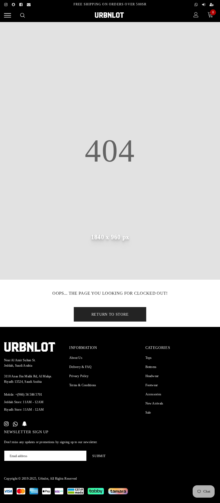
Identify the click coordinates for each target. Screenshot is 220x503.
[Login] (204, 3)
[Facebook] (21, 3)
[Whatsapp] (196, 3)
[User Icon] (196, 15)
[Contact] (28, 3)
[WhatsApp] (15, 424)
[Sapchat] (13, 3)
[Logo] (109, 14)
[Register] (211, 3)
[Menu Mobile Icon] (7, 15)
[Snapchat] (24, 424)
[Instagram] (6, 3)
